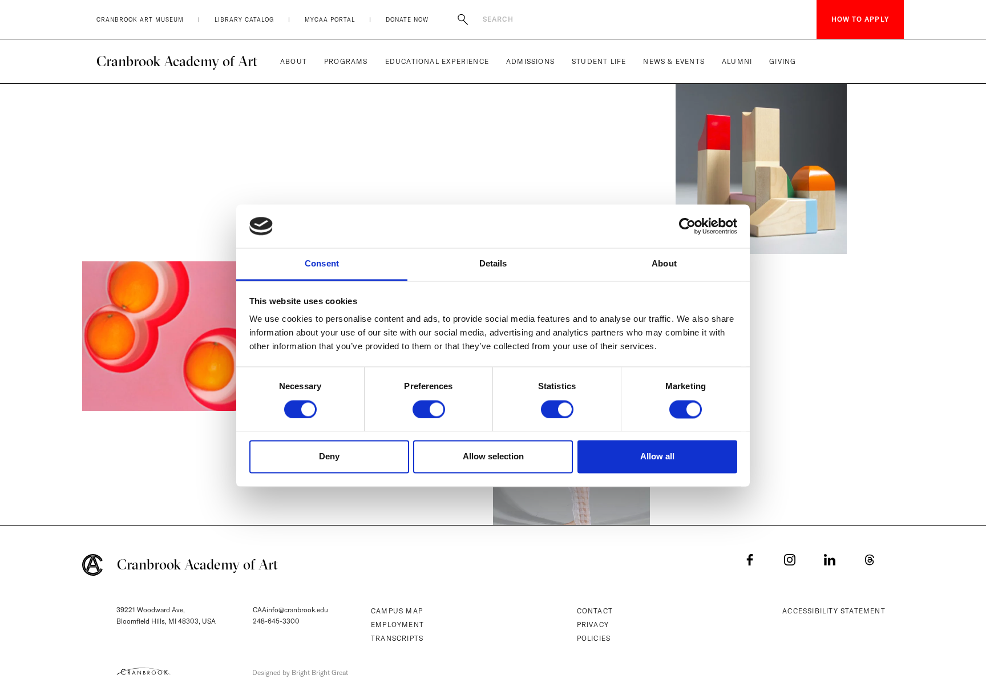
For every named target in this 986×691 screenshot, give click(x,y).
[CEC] (143, 671)
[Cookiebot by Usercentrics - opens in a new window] (687, 226)
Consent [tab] (322, 264)
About (293, 61)
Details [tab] (493, 264)
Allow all (657, 457)
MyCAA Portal (330, 19)
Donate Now (407, 19)
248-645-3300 (276, 621)
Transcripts (397, 638)
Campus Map (397, 611)
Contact (595, 611)
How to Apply (860, 19)
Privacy (593, 624)
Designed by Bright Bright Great (300, 672)
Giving (782, 61)
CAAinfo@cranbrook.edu (290, 609)
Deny (329, 457)
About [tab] (664, 264)
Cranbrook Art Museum (140, 19)
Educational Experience (437, 61)
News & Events (674, 61)
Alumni (737, 61)
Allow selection (493, 457)
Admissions (530, 61)
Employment (397, 624)
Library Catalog (244, 19)
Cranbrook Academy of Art (176, 61)
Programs (346, 61)
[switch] (429, 409)
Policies (594, 638)
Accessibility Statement (834, 611)
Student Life (599, 61)
